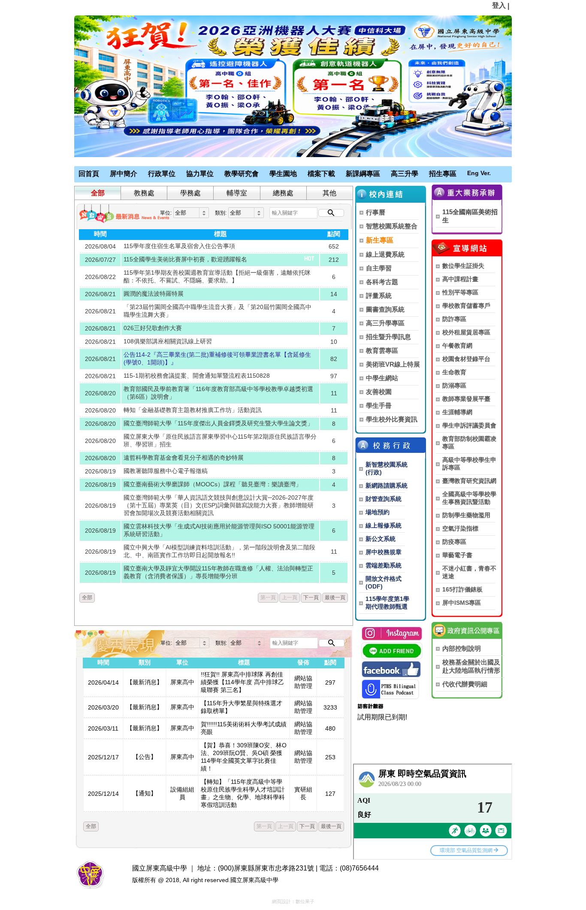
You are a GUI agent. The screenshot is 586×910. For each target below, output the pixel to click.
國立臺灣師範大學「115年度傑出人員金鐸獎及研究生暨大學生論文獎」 (218, 423)
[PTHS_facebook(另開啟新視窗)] (391, 669)
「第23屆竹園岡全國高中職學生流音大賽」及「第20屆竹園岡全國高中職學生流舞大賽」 (217, 310)
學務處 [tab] (190, 193)
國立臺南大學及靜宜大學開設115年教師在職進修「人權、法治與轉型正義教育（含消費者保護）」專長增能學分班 (218, 572)
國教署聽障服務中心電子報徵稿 (166, 470)
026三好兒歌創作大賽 (153, 328)
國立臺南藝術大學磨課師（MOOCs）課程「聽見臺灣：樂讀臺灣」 (213, 484)
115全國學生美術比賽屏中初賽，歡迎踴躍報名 (185, 259)
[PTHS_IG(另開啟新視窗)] (392, 633)
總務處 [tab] (283, 193)
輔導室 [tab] (237, 193)
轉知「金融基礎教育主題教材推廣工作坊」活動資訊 (193, 409)
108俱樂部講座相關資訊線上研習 (168, 341)
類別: (221, 213)
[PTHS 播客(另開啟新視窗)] (390, 689)
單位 (182, 662)
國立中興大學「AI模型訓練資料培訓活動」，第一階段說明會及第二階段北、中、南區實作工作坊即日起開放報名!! (219, 551)
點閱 (333, 233)
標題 (220, 233)
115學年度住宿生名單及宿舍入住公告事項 (179, 246)
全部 (87, 598)
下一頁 (311, 598)
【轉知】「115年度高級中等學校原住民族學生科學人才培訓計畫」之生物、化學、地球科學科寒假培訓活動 (243, 793)
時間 (100, 233)
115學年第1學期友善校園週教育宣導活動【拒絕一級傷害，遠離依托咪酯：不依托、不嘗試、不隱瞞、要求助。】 (217, 276)
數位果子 (305, 901)
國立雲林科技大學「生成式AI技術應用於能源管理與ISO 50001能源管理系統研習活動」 (219, 530)
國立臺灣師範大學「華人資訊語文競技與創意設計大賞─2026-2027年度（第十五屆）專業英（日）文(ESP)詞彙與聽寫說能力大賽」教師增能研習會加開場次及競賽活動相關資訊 (219, 505)
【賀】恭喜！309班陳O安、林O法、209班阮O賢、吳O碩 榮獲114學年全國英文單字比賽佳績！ (244, 757)
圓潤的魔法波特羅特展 (154, 293)
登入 (499, 5)
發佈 (303, 662)
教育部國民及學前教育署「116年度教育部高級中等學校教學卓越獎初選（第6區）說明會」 (218, 392)
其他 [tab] (329, 193)
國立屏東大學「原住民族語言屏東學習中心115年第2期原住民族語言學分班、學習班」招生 (220, 440)
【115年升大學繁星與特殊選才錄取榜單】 (241, 707)
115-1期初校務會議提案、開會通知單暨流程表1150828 (197, 375)
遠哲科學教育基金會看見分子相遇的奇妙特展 (184, 457)
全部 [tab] (98, 193)
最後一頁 (335, 598)
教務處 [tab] (144, 193)
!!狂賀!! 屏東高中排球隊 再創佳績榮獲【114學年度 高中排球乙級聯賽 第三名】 (242, 682)
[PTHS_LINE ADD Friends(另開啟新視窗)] (392, 650)
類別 (145, 662)
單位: (166, 213)
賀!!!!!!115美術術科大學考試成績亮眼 (244, 728)
